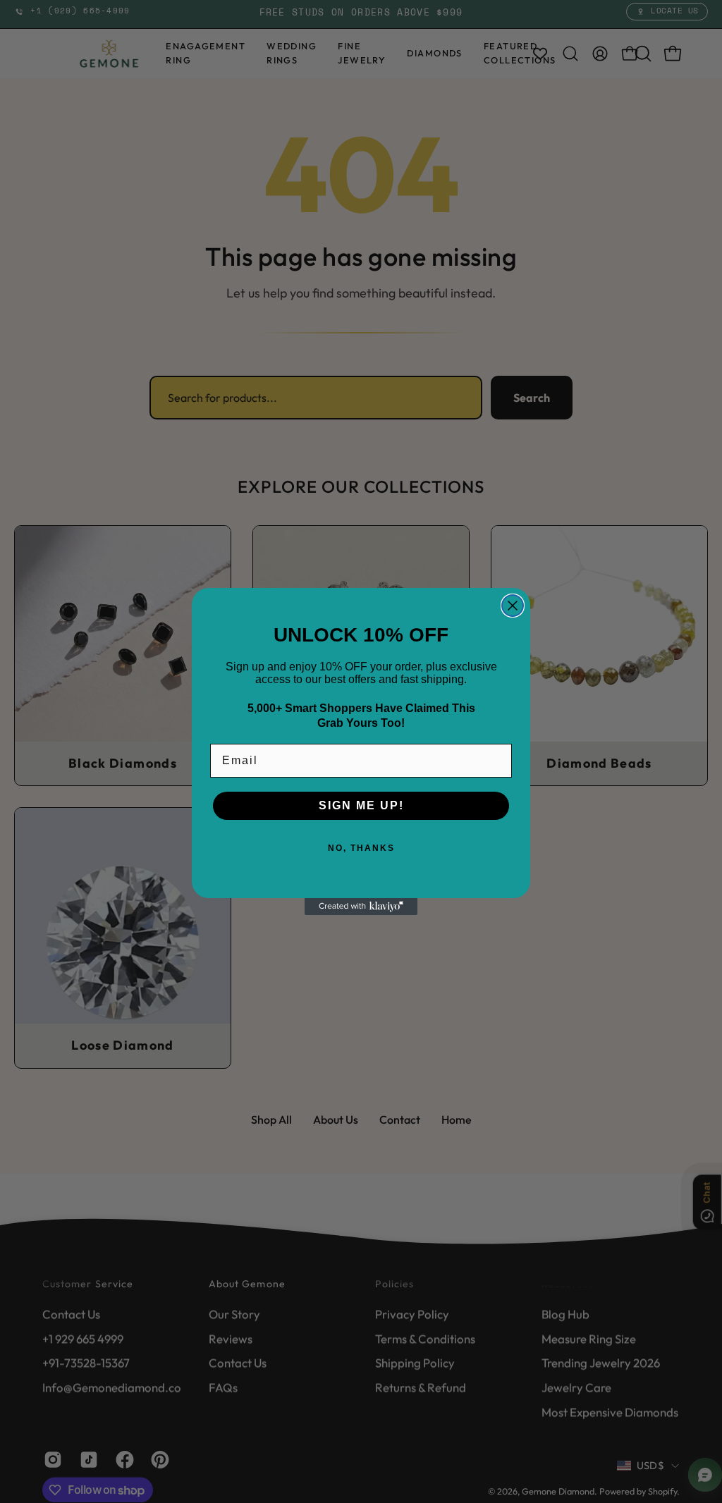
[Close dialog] (512, 605)
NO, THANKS (361, 848)
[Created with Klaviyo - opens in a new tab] (361, 906)
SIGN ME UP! (361, 805)
